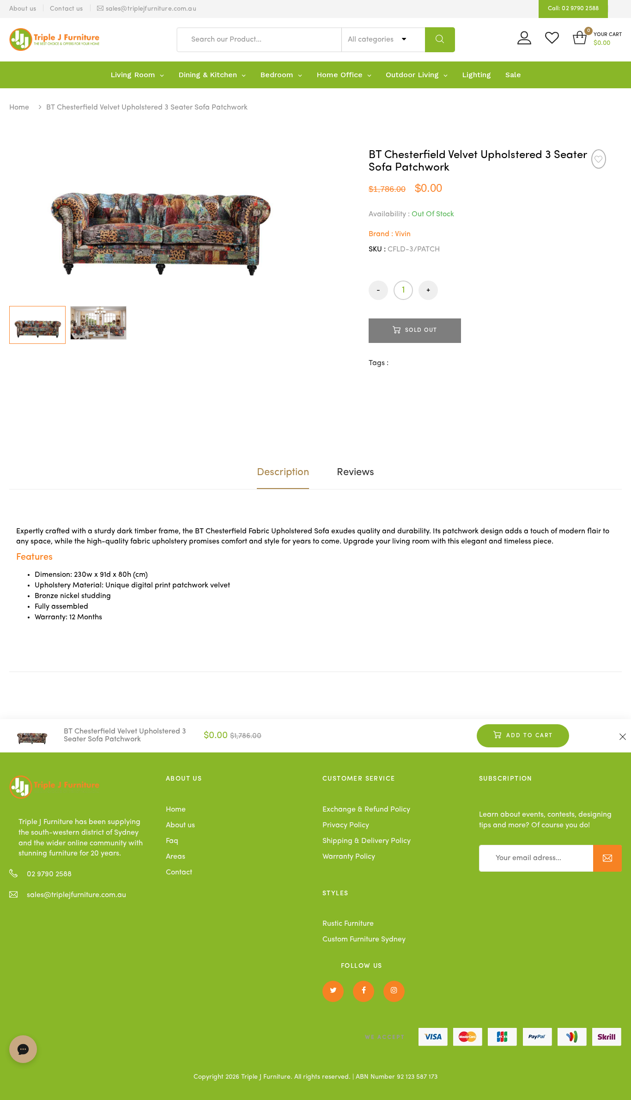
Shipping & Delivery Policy (366, 841)
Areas (175, 857)
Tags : (378, 363)
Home (19, 107)
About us (180, 825)
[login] (524, 41)
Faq (172, 841)
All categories (371, 39)
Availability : (389, 214)
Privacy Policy (345, 825)
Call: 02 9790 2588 (573, 9)
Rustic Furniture (348, 924)
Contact (179, 872)
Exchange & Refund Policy (366, 809)
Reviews (355, 472)
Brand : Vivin (390, 234)
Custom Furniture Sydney (364, 939)
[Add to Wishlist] (598, 159)
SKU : (377, 249)
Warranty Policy (348, 857)
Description (283, 472)
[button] (597, 39)
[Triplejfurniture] (54, 787)
